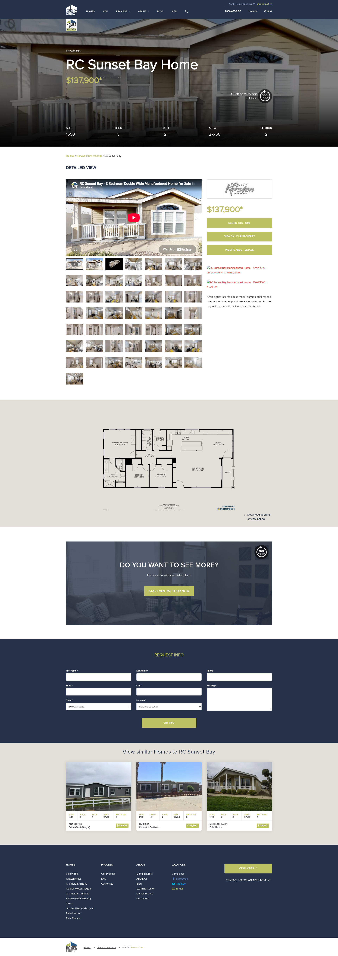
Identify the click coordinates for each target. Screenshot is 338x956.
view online (233, 272)
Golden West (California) (79, 908)
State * (69, 700)
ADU (105, 11)
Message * (212, 685)
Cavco (69, 903)
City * (139, 685)
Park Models (73, 918)
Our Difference (144, 893)
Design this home (239, 223)
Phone (210, 670)
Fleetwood (72, 873)
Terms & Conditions (106, 947)
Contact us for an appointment (248, 880)
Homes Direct (137, 947)
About (140, 864)
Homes (90, 11)
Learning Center (145, 888)
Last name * (142, 670)
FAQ (103, 878)
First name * (72, 670)
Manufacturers (144, 873)
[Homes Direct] (71, 9)
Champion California (77, 893)
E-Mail (179, 888)
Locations (252, 11)
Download (259, 267)
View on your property (239, 236)
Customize (107, 883)
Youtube (181, 883)
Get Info (169, 722)
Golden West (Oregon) (79, 888)
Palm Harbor (73, 913)
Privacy (87, 947)
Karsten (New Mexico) (78, 898)
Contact (268, 11)
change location (264, 4)
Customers (142, 898)
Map (174, 11)
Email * (69, 685)
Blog (160, 11)
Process (107, 864)
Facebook (182, 878)
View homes (246, 868)
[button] (76, 217)
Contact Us (178, 873)
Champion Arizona (76, 883)
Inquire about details (239, 250)
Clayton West (73, 878)
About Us (141, 878)
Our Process (108, 873)
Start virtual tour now (169, 591)
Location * (141, 700)
